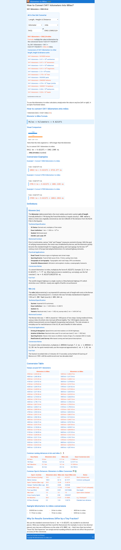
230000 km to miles (36, 510)
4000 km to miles (80, 510)
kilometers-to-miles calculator (46, 102)
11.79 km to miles (35, 513)
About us (29, 535)
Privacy (42, 535)
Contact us (36, 535)
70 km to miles (56, 513)
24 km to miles (56, 510)
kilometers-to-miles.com (35, 96)
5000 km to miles (80, 513)
